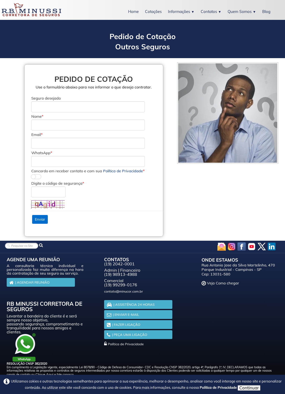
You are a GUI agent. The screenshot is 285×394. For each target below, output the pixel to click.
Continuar (249, 387)
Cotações (153, 11)
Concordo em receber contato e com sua (87, 171)
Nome (36, 116)
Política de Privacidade (123, 171)
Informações (181, 11)
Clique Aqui (44, 374)
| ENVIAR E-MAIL (126, 314)
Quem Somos (242, 11)
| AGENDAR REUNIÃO (32, 282)
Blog (266, 11)
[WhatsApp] (25, 343)
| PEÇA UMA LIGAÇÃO (129, 335)
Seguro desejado (46, 98)
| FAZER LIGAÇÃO (126, 324)
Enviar (40, 219)
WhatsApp (40, 153)
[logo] (31, 10)
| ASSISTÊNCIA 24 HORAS (134, 304)
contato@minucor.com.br (123, 291)
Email (36, 135)
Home (133, 11)
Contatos (211, 11)
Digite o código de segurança (56, 183)
